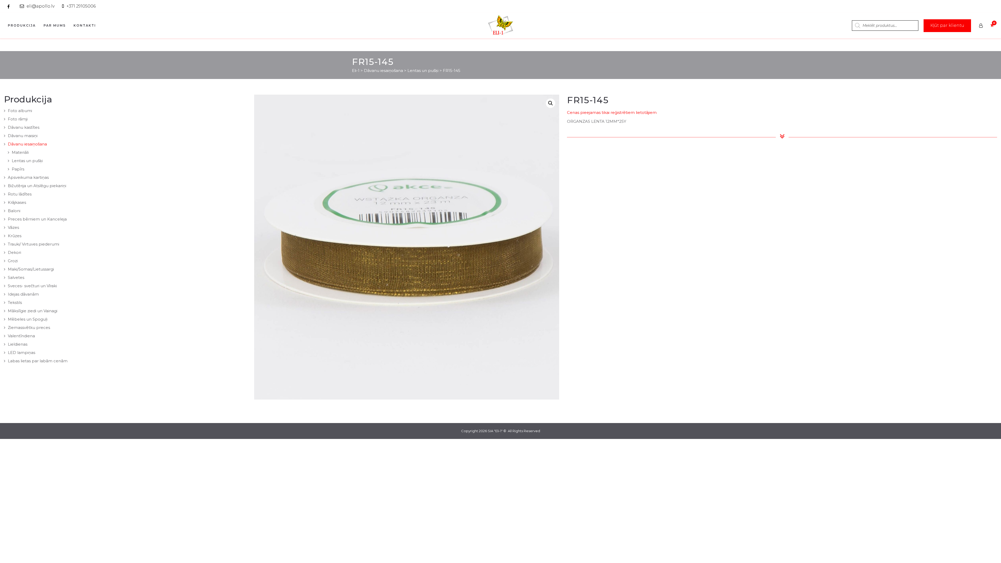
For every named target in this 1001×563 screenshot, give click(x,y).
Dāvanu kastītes (23, 127)
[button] (550, 103)
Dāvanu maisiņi (23, 135)
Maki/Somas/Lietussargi (31, 269)
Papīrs (18, 169)
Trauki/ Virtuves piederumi (33, 244)
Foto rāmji (18, 119)
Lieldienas (17, 344)
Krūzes (14, 235)
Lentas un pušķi (27, 160)
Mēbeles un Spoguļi (27, 319)
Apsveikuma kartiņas (28, 177)
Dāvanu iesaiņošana (27, 144)
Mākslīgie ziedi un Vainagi (32, 310)
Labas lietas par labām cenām (38, 360)
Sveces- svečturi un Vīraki (32, 285)
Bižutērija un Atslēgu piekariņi (37, 185)
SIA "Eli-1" (495, 431)
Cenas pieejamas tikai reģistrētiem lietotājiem (612, 112)
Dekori (14, 252)
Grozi (13, 260)
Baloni (14, 210)
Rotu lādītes (20, 194)
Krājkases (17, 202)
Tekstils (15, 302)
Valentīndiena (21, 335)
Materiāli (20, 152)
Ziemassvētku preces (29, 327)
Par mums (55, 25)
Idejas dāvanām (23, 294)
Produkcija (22, 25)
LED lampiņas (21, 352)
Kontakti (85, 25)
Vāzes (13, 227)
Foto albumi (20, 110)
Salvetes (16, 277)
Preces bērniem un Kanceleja (37, 219)
